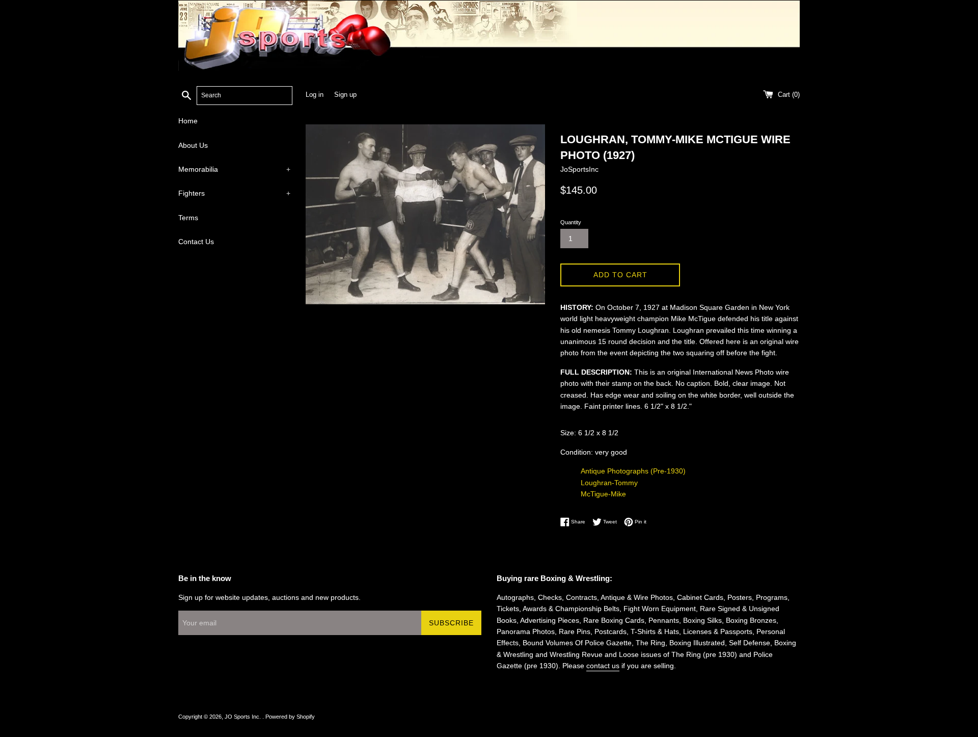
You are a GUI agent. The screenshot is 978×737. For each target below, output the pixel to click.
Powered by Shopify (290, 717)
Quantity (570, 222)
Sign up (345, 94)
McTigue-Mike (603, 494)
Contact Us (196, 242)
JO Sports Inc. (243, 717)
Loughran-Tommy (609, 483)
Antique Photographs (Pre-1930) (633, 471)
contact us (602, 666)
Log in (314, 94)
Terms (188, 218)
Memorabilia (234, 169)
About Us (193, 145)
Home (188, 121)
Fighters (234, 193)
